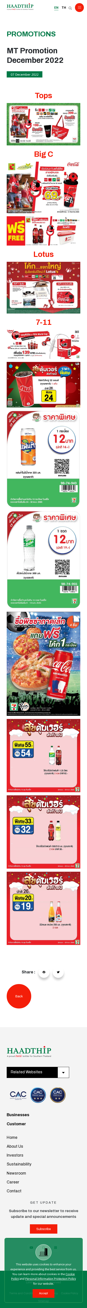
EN (56, 7)
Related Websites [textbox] (26, 1072)
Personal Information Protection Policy (50, 1279)
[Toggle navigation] (79, 7)
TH (64, 7)
